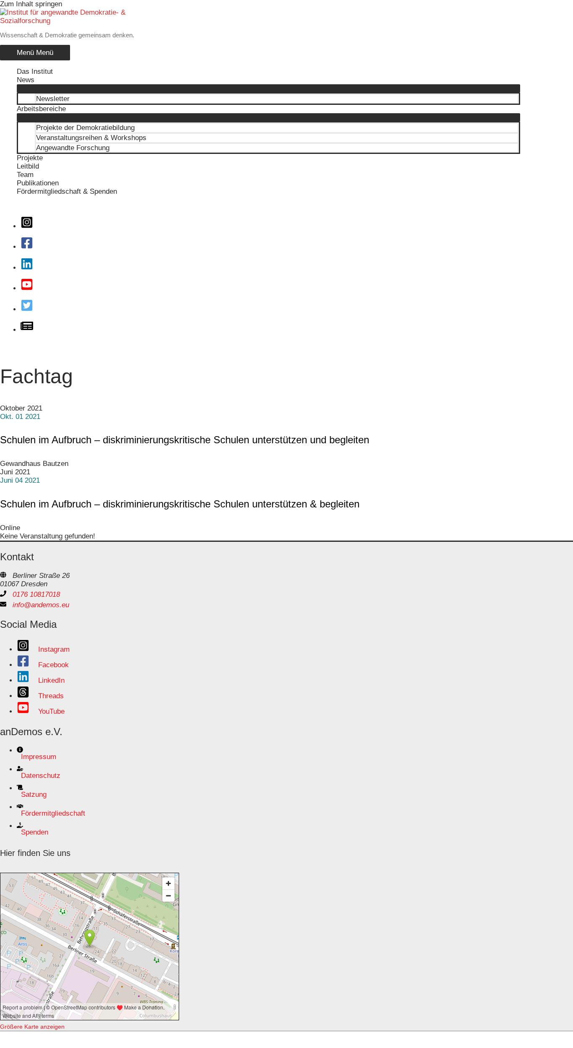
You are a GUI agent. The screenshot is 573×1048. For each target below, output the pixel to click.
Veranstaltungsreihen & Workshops (91, 138)
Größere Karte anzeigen (32, 1026)
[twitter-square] (30, 309)
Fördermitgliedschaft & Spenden (67, 191)
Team (25, 175)
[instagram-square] (30, 226)
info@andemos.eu (41, 605)
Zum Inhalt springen (31, 4)
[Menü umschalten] (268, 88)
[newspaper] (30, 330)
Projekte (30, 158)
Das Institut (35, 71)
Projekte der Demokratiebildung (85, 128)
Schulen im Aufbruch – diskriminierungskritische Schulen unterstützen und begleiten (184, 439)
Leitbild (28, 166)
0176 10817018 (36, 594)
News (25, 80)
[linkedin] (30, 268)
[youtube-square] (30, 288)
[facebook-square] (30, 247)
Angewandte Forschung (72, 148)
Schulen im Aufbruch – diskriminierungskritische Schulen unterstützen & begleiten (179, 504)
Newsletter (53, 99)
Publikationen (38, 183)
